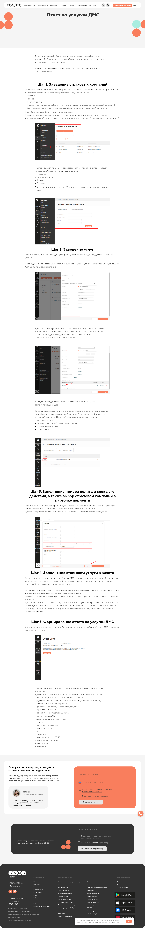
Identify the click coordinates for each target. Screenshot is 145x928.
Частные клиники (123, 882)
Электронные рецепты (95, 882)
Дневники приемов (64, 899)
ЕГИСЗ (89, 908)
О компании (37, 882)
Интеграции (91, 905)
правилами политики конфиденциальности (97, 790)
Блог (35, 895)
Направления (38, 890)
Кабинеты (90, 890)
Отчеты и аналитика (65, 885)
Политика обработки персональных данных (23, 914)
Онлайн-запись (92, 885)
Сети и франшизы (123, 888)
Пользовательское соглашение (19, 920)
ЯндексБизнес (92, 896)
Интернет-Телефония (65, 902)
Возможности (38, 887)
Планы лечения (92, 899)
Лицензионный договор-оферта (19, 911)
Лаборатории (63, 896)
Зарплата (61, 914)
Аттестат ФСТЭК (14, 918)
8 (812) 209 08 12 (15, 883)
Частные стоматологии (125, 885)
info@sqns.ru (14, 886)
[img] (103, 5)
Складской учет (63, 890)
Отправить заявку (90, 802)
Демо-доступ (92, 914)
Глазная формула (93, 902)
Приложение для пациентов (97, 888)
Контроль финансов (65, 893)
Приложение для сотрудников (69, 905)
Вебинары (37, 904)
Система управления (94, 911)
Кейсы (35, 898)
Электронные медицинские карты (70, 882)
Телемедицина (63, 888)
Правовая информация (41, 907)
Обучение (36, 901)
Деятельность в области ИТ (18, 908)
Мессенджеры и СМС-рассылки (69, 908)
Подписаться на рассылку (92, 849)
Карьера (36, 884)
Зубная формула (93, 893)
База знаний (37, 892)
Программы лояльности (66, 911)
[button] (122, 5)
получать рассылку (101, 796)
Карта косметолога (65, 916)
